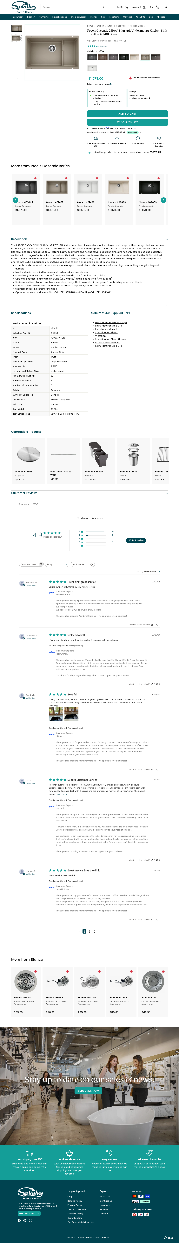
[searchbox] (28, 564)
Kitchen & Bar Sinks (117, 26)
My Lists (161, 17)
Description (19, 239)
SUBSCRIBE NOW (88, 1090)
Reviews (104, 1209)
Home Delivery (96, 91)
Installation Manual (106, 329)
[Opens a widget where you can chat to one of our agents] (168, 1238)
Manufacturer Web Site (108, 325)
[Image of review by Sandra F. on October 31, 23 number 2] (71, 714)
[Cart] (165, 7)
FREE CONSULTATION (29, 1213)
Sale (103, 17)
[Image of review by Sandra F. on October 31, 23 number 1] (56, 714)
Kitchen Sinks (136, 26)
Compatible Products (26, 432)
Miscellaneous (59, 17)
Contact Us (106, 1200)
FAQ (70, 1196)
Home (90, 26)
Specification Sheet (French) (112, 339)
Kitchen (31, 17)
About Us (140, 17)
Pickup (132, 91)
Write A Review (136, 540)
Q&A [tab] (35, 504)
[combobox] (74, 7)
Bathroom (18, 17)
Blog (151, 17)
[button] (96, 532)
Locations (114, 17)
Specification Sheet (106, 332)
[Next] (16, 78)
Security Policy (75, 1213)
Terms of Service (77, 1209)
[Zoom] (52, 52)
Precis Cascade (44, 166)
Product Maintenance (107, 342)
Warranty (100, 335)
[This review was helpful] (152, 624)
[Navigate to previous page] (79, 931)
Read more (62, 794)
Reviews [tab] (24, 504)
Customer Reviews (24, 493)
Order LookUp (75, 1217)
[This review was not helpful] (157, 624)
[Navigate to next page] (100, 931)
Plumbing (44, 17)
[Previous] (15, 200)
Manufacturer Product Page (111, 322)
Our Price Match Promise (81, 1222)
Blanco (37, 959)
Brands (93, 17)
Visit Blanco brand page (99, 40)
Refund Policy (75, 1200)
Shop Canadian (78, 17)
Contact (127, 17)
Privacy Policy (75, 1205)
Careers (104, 1213)
